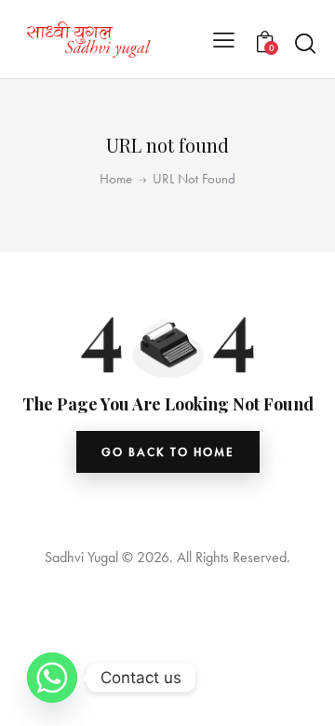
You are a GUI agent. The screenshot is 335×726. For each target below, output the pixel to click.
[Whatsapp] (52, 677)
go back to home (167, 452)
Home (116, 179)
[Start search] (304, 43)
